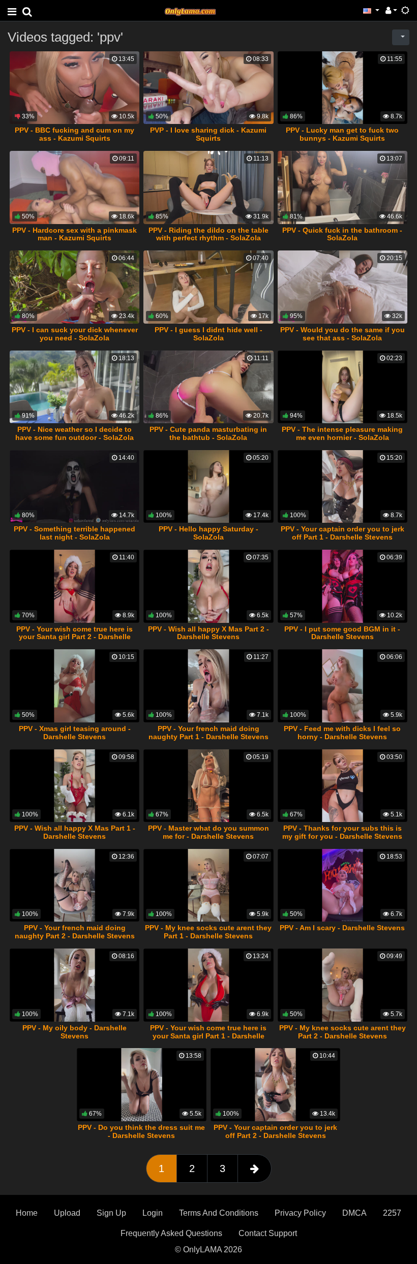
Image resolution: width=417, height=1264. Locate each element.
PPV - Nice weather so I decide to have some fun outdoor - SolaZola (74, 433)
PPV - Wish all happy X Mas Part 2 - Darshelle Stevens (208, 633)
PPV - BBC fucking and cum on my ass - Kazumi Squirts (74, 134)
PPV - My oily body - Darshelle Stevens (74, 1032)
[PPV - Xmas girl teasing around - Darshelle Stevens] (74, 685)
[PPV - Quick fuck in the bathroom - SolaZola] (342, 187)
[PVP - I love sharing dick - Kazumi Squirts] (208, 87)
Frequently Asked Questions (171, 1233)
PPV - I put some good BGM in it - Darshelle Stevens (342, 633)
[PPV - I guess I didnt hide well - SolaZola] (208, 287)
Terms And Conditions (218, 1213)
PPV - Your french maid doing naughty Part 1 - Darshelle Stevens (208, 732)
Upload (67, 1213)
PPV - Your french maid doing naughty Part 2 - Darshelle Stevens (75, 932)
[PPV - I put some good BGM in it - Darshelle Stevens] (342, 586)
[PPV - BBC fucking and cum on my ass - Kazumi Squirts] (74, 87)
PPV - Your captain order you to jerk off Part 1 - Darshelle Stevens (342, 533)
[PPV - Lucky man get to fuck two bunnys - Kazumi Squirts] (342, 87)
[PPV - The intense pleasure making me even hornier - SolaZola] (342, 387)
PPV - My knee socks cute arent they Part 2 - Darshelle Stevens (342, 1032)
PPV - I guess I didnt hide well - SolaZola (208, 334)
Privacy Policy (300, 1213)
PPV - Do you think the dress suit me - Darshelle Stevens (141, 1131)
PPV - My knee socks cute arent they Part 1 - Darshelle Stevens (208, 932)
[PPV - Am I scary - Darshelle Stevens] (342, 885)
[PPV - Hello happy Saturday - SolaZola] (208, 486)
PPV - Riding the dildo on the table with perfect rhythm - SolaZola (208, 234)
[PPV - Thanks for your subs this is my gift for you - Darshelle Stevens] (342, 786)
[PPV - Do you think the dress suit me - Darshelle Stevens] (141, 1084)
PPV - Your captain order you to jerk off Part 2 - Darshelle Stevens (275, 1131)
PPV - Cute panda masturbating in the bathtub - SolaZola (208, 433)
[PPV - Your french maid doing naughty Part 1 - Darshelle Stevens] (208, 685)
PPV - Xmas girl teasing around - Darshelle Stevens (75, 732)
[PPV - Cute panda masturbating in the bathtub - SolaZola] (208, 387)
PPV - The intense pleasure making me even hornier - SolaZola (342, 433)
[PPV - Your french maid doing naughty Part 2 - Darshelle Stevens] (74, 885)
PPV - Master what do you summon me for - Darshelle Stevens (208, 832)
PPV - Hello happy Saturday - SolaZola (208, 533)
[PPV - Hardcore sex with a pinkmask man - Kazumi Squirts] (74, 187)
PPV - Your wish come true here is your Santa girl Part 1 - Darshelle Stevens (208, 1036)
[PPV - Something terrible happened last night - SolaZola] (74, 486)
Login (152, 1213)
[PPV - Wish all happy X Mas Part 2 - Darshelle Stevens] (208, 586)
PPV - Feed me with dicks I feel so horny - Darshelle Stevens (342, 732)
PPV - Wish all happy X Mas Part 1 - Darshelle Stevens (74, 832)
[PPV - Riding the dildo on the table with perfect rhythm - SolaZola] (208, 187)
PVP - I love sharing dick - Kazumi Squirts (208, 134)
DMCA (354, 1213)
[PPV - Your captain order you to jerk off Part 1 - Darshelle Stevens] (342, 486)
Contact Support (268, 1233)
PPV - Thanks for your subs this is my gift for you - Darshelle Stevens (342, 832)
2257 (392, 1213)
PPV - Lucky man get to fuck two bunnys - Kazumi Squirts (342, 134)
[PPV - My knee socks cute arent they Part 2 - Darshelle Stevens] (342, 985)
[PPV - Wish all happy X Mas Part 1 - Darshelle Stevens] (74, 786)
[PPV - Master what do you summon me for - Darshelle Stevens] (208, 786)
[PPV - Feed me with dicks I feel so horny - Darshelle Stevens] (342, 685)
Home (27, 1213)
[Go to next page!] (254, 1168)
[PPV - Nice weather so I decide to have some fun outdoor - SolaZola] (74, 387)
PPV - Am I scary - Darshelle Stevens (342, 928)
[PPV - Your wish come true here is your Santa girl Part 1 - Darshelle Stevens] (208, 985)
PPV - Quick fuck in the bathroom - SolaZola (342, 234)
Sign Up (111, 1213)
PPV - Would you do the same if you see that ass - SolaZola (342, 334)
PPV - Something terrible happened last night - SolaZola (74, 533)
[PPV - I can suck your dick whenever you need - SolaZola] (74, 287)
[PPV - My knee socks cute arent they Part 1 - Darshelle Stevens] (208, 885)
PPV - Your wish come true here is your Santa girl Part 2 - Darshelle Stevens (74, 637)
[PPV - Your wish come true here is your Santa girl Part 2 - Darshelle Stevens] (74, 586)
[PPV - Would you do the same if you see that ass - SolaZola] (342, 287)
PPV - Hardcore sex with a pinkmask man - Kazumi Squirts (74, 234)
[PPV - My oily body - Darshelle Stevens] (74, 985)
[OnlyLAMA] (190, 10)
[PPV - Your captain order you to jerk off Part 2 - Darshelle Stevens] (275, 1084)
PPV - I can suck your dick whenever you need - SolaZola (75, 334)
